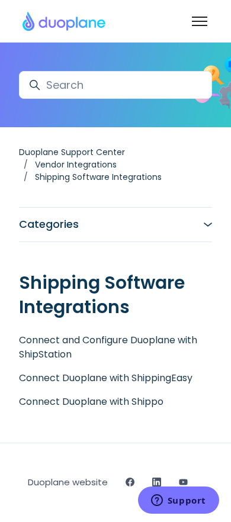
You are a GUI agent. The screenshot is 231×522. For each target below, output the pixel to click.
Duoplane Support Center (72, 152)
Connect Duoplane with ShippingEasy (105, 378)
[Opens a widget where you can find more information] (178, 501)
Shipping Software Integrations (98, 177)
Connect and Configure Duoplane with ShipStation (108, 347)
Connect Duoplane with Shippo (91, 401)
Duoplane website (68, 482)
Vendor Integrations (76, 164)
